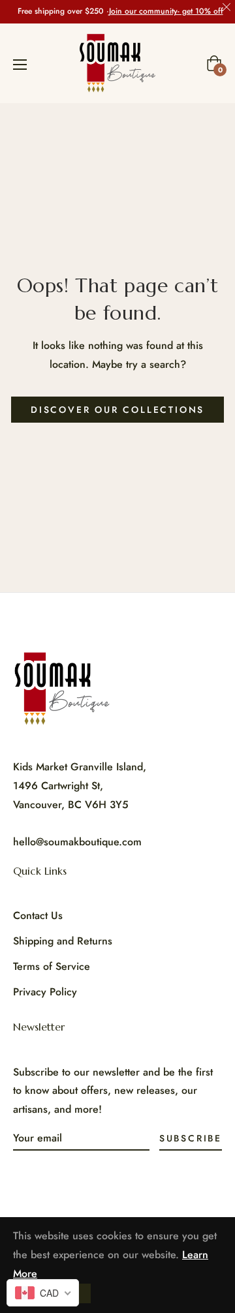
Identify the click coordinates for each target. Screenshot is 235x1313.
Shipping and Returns (62, 940)
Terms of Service (51, 966)
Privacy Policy (45, 991)
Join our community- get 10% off (166, 11)
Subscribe (190, 1138)
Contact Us (38, 915)
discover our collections (117, 409)
